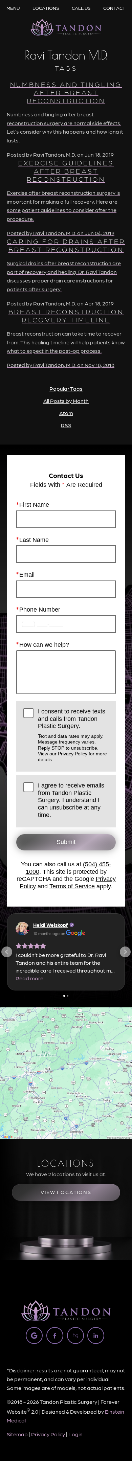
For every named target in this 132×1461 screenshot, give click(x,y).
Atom (66, 413)
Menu (13, 7)
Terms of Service (72, 886)
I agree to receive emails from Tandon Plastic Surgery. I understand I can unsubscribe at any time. (71, 800)
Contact (114, 7)
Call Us (81, 7)
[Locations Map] (66, 1072)
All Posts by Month (66, 400)
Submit (66, 842)
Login (75, 1434)
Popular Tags (66, 388)
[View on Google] (22, 928)
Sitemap (17, 1434)
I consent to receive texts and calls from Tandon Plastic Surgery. (72, 735)
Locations (45, 7)
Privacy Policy (72, 753)
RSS (66, 425)
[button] (6, 951)
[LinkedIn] (95, 1335)
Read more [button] (29, 978)
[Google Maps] (34, 1335)
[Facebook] (54, 1335)
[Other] (75, 1335)
